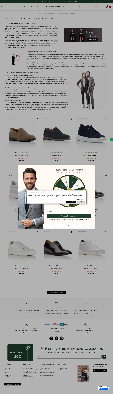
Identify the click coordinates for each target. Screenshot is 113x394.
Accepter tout (71, 201)
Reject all (81, 201)
